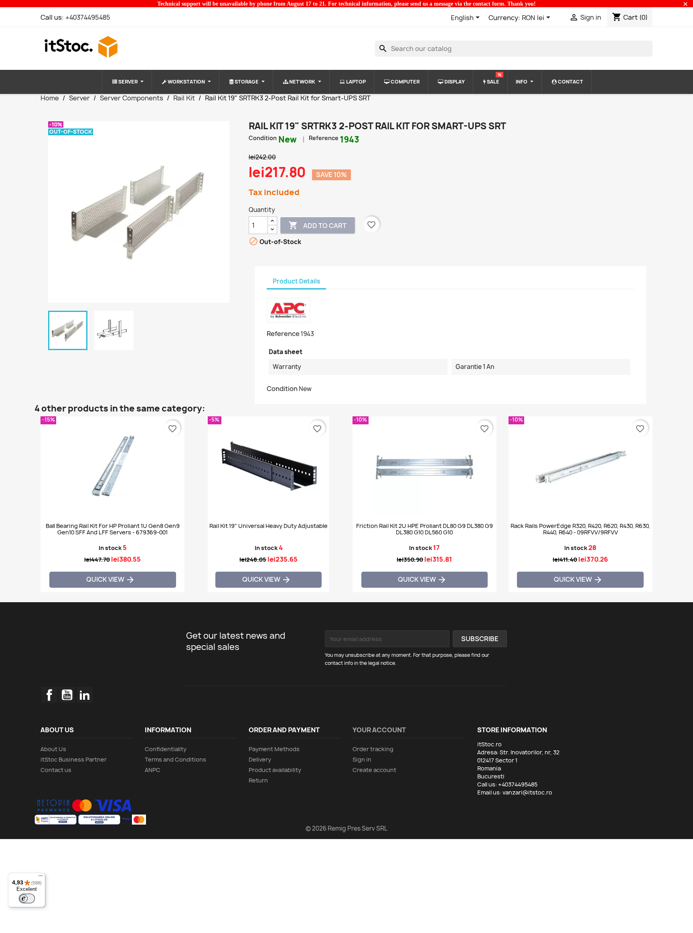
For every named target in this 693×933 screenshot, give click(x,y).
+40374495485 (87, 17)
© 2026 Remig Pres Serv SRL (346, 828)
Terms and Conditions (175, 759)
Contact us (56, 770)
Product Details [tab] (296, 281)
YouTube (67, 695)
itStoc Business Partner (74, 759)
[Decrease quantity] (272, 229)
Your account (379, 729)
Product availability (275, 770)
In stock (110, 548)
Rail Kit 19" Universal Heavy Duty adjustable (268, 526)
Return (258, 780)
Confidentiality (165, 749)
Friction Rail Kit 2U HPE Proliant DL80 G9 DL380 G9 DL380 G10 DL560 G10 (424, 529)
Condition (263, 138)
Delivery (260, 759)
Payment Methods (274, 749)
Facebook (49, 695)
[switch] (27, 898)
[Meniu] (40, 877)
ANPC (152, 770)
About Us (53, 749)
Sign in (362, 759)
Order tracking (373, 749)
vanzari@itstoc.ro (527, 792)
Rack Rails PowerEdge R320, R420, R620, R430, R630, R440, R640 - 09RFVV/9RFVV (580, 529)
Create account (374, 770)
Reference (323, 138)
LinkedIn (85, 695)
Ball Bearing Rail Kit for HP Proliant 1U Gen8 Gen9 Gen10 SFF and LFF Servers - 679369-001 (113, 529)
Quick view (110, 580)
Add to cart (317, 225)
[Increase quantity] (272, 221)
